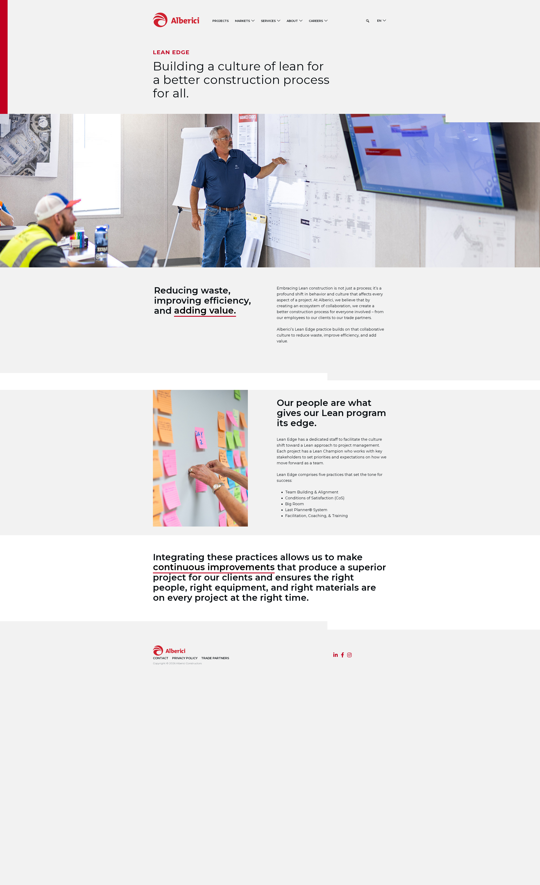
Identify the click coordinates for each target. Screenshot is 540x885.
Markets (242, 21)
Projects (220, 21)
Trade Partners (215, 658)
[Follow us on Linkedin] (335, 655)
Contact (160, 658)
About (292, 21)
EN (379, 21)
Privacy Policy (184, 658)
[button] (367, 21)
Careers (316, 21)
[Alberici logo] (182, 20)
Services (268, 21)
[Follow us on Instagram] (349, 655)
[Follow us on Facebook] (342, 655)
